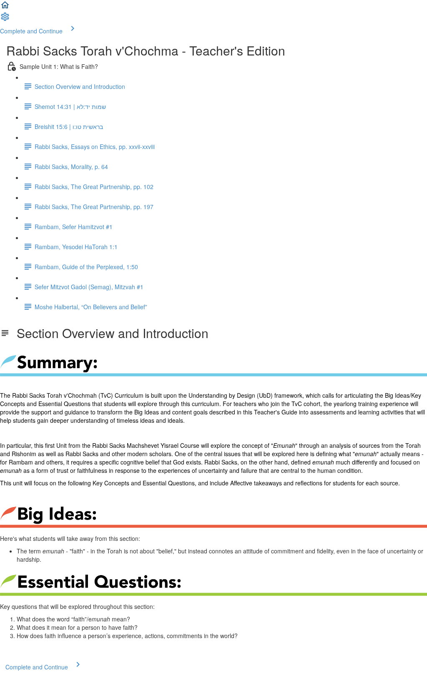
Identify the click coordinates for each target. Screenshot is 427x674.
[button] (5, 7)
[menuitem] (5, 19)
